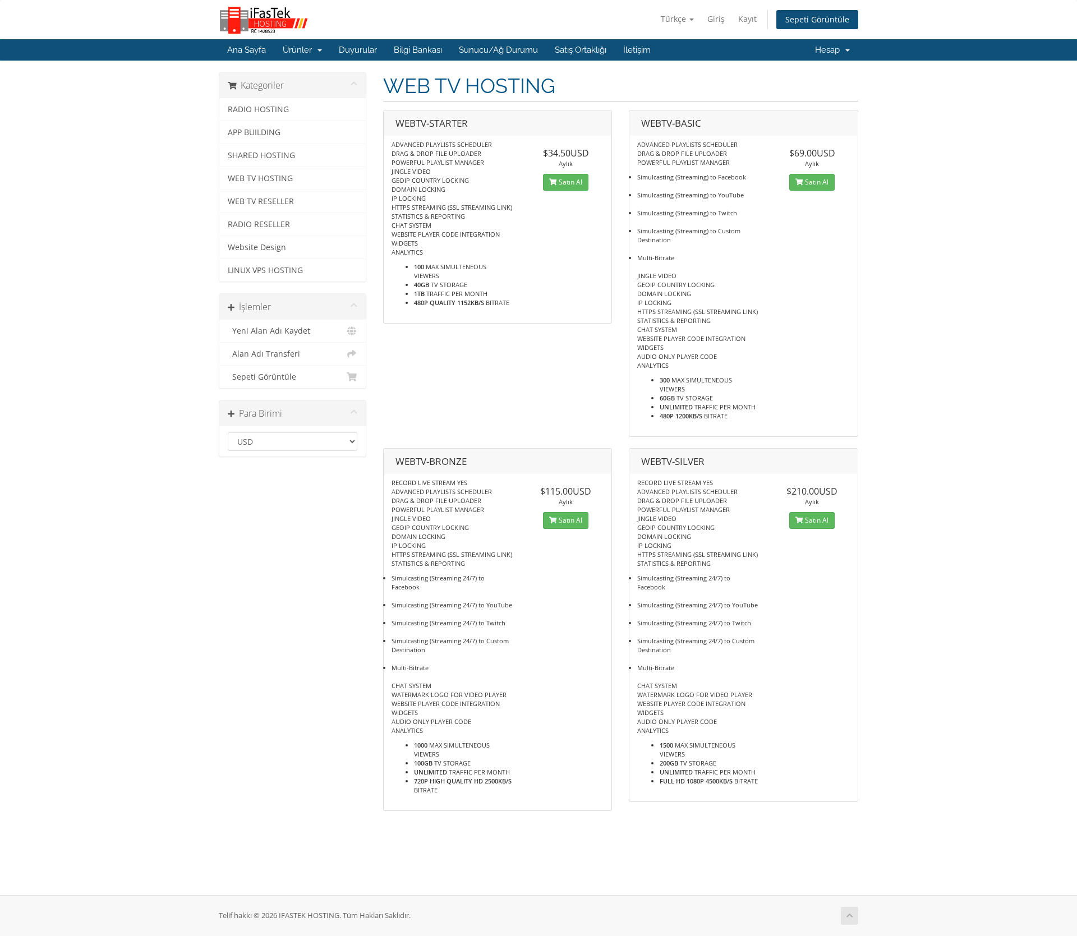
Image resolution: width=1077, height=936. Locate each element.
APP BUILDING (254, 132)
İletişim (637, 50)
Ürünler (299, 50)
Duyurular (358, 50)
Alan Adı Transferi (264, 354)
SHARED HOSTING (261, 155)
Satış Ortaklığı (580, 50)
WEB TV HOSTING (260, 178)
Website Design (257, 247)
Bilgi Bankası (418, 50)
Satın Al (569, 182)
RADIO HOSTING (258, 109)
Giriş (716, 18)
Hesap (829, 50)
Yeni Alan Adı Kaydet (269, 331)
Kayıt (747, 18)
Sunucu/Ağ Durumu (498, 50)
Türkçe (674, 18)
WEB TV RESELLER (261, 201)
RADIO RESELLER (259, 224)
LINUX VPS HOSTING (265, 270)
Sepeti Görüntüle (817, 19)
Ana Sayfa (246, 50)
